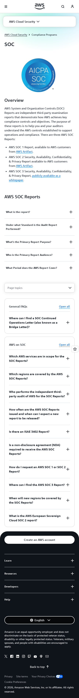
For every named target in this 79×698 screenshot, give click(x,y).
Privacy (8, 676)
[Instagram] (23, 657)
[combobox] (39, 288)
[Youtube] (35, 657)
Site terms (22, 676)
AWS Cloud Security (15, 34)
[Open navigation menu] (6, 7)
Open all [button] (64, 306)
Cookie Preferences (15, 681)
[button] (24, 21)
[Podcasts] (41, 657)
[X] (5, 657)
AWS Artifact (24, 151)
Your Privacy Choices (43, 676)
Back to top (37, 667)
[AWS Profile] (72, 6)
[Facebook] (11, 657)
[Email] (47, 657)
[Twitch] (29, 657)
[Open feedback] (75, 349)
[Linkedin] (17, 657)
